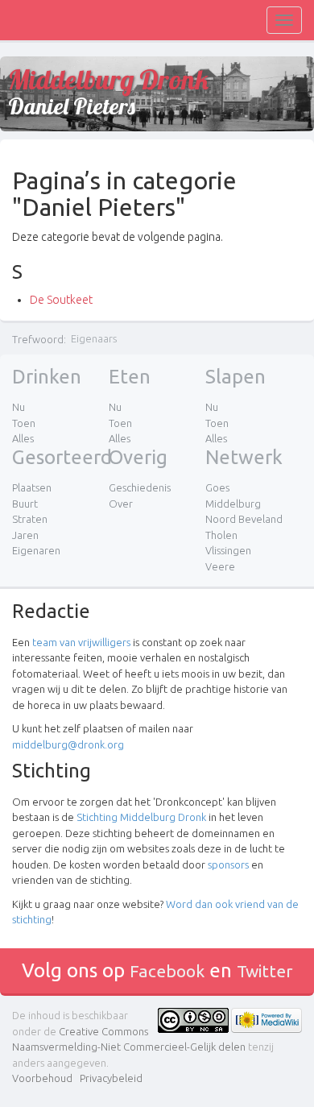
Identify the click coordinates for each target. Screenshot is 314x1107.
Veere (220, 566)
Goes (217, 487)
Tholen (221, 535)
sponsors (228, 864)
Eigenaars (94, 338)
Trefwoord (38, 338)
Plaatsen (32, 487)
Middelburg (233, 503)
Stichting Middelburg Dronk (141, 817)
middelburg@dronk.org (68, 744)
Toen (23, 423)
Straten (30, 518)
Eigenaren (36, 550)
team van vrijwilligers (81, 642)
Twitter (265, 971)
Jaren (25, 535)
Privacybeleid (111, 1078)
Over (121, 503)
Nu (18, 407)
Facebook (167, 971)
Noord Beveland (244, 518)
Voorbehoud (42, 1078)
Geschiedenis (140, 487)
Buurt (25, 503)
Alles (23, 438)
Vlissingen (228, 550)
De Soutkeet (61, 299)
